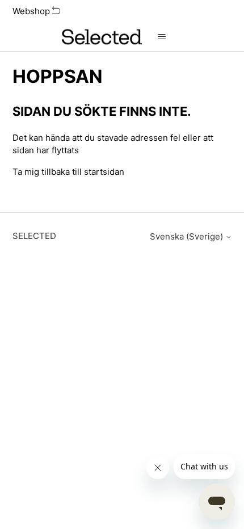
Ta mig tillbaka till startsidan (68, 171)
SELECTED (34, 235)
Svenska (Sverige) (187, 236)
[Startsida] (101, 37)
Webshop (32, 11)
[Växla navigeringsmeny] (162, 37)
